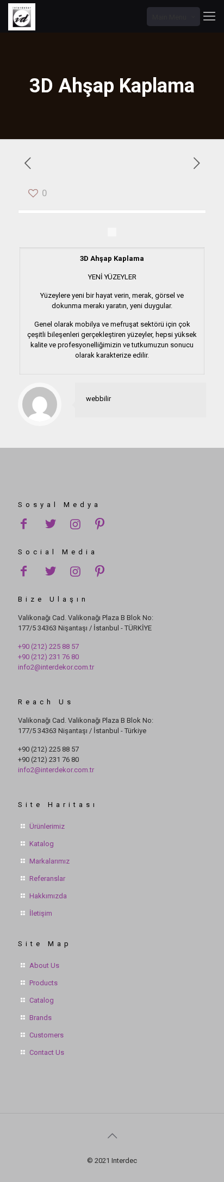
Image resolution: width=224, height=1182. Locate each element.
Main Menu (169, 17)
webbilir (98, 399)
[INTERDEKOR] (21, 16)
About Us (44, 965)
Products (43, 983)
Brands (40, 1018)
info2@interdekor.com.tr (56, 667)
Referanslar (47, 878)
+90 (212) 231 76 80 (48, 657)
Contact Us (46, 1052)
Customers (46, 1035)
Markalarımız (49, 861)
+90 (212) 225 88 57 (48, 646)
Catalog (41, 1000)
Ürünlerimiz (47, 826)
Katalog (41, 844)
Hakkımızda (48, 896)
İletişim (40, 913)
